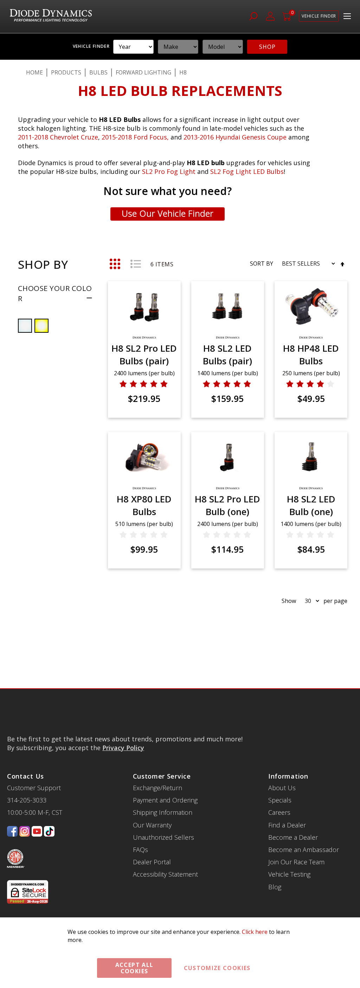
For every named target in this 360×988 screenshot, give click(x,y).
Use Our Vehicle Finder (167, 213)
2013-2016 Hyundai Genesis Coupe (236, 137)
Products (66, 72)
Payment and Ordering (165, 800)
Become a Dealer (293, 837)
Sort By (261, 263)
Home (34, 72)
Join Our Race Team (296, 862)
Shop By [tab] (43, 264)
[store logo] (51, 16)
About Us (282, 788)
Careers (279, 812)
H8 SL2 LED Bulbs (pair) (227, 354)
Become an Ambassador (303, 849)
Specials (279, 800)
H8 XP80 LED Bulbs (144, 505)
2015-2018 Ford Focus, (136, 137)
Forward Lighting (143, 72)
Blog (274, 887)
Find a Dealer (287, 825)
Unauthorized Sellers (163, 837)
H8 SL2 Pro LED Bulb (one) (227, 505)
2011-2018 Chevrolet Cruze (58, 137)
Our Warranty (152, 825)
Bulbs (98, 72)
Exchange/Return (157, 788)
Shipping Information (162, 812)
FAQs (140, 849)
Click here (255, 932)
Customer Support (34, 788)
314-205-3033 (26, 800)
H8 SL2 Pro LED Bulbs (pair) (144, 354)
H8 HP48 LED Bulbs (311, 354)
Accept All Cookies (134, 968)
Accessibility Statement (165, 874)
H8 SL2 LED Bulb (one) (311, 505)
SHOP (267, 47)
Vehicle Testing (289, 874)
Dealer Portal (152, 862)
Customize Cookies (217, 968)
